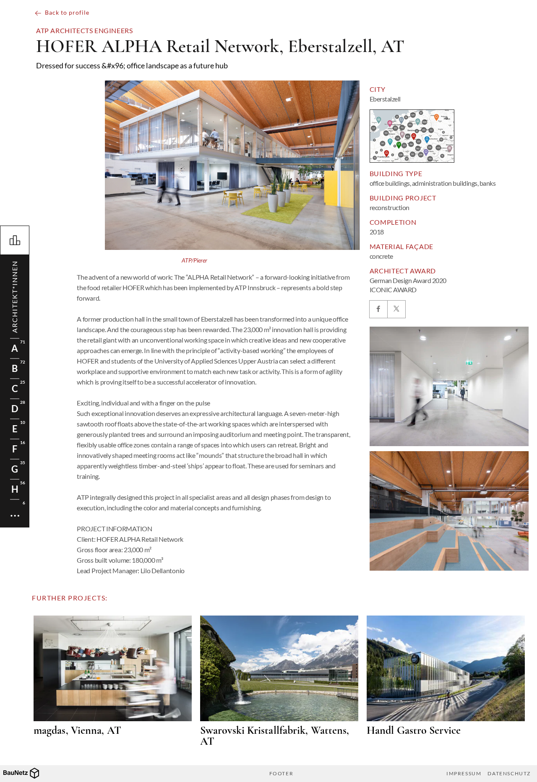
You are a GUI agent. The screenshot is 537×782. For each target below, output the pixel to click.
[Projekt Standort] (412, 136)
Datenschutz (509, 773)
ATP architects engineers (84, 30)
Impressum (463, 773)
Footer (281, 773)
